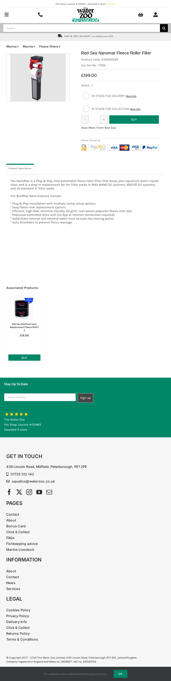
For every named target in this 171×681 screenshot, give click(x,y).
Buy (24, 358)
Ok (120, 673)
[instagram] (29, 492)
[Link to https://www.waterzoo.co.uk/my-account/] (155, 14)
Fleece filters (48, 46)
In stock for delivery (114, 96)
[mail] (49, 492)
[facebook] (9, 492)
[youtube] (39, 492)
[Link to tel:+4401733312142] (40, 14)
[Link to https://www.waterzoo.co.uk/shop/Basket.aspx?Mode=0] (140, 14)
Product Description (20, 168)
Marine (11, 46)
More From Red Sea (102, 128)
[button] (37, 77)
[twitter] (19, 492)
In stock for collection (116, 109)
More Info (131, 96)
